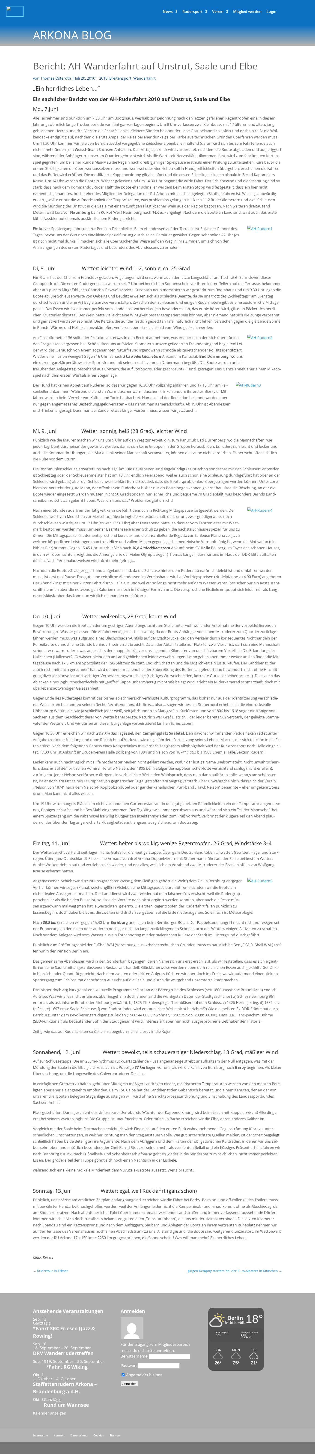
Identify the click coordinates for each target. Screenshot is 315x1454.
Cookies (98, 1435)
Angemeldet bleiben (144, 1374)
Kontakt (59, 1435)
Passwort (129, 1365)
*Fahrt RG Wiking (67, 1367)
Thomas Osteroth (55, 78)
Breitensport (120, 78)
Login (271, 12)
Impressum (40, 1435)
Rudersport (192, 12)
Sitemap (115, 1435)
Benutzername (134, 1356)
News (168, 12)
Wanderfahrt (144, 78)
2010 (103, 78)
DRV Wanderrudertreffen (63, 1353)
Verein (217, 12)
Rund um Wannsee (66, 1405)
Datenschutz (79, 1435)
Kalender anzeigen (49, 1413)
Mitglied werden (247, 12)
